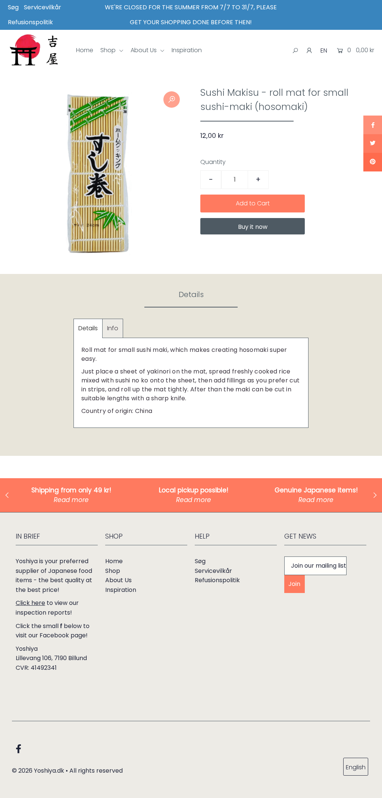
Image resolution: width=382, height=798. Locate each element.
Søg (13, 7)
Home (84, 50)
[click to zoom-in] (171, 99)
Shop (108, 50)
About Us (144, 50)
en (323, 50)
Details (88, 328)
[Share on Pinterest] (372, 162)
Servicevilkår (42, 7)
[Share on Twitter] (372, 143)
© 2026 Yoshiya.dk (38, 770)
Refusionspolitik (30, 22)
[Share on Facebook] (372, 125)
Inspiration (187, 50)
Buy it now (252, 227)
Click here (30, 603)
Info (112, 328)
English (356, 767)
